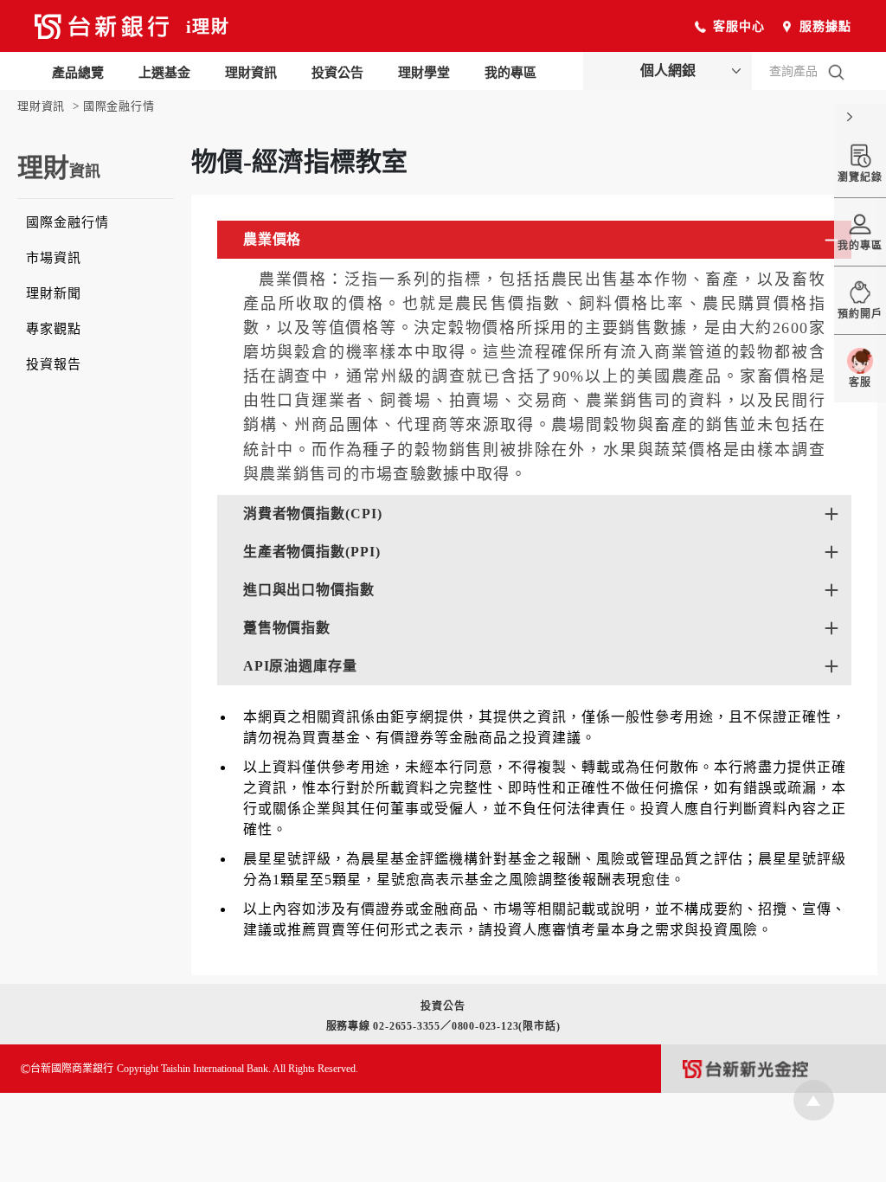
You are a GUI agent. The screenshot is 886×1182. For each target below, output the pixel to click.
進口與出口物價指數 (309, 589)
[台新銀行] (102, 30)
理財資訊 (251, 73)
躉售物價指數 (287, 627)
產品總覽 (78, 73)
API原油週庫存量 (300, 665)
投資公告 (337, 73)
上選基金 (164, 73)
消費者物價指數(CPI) (312, 513)
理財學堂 (424, 73)
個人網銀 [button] (668, 70)
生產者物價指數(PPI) (312, 551)
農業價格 (272, 239)
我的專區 (510, 73)
